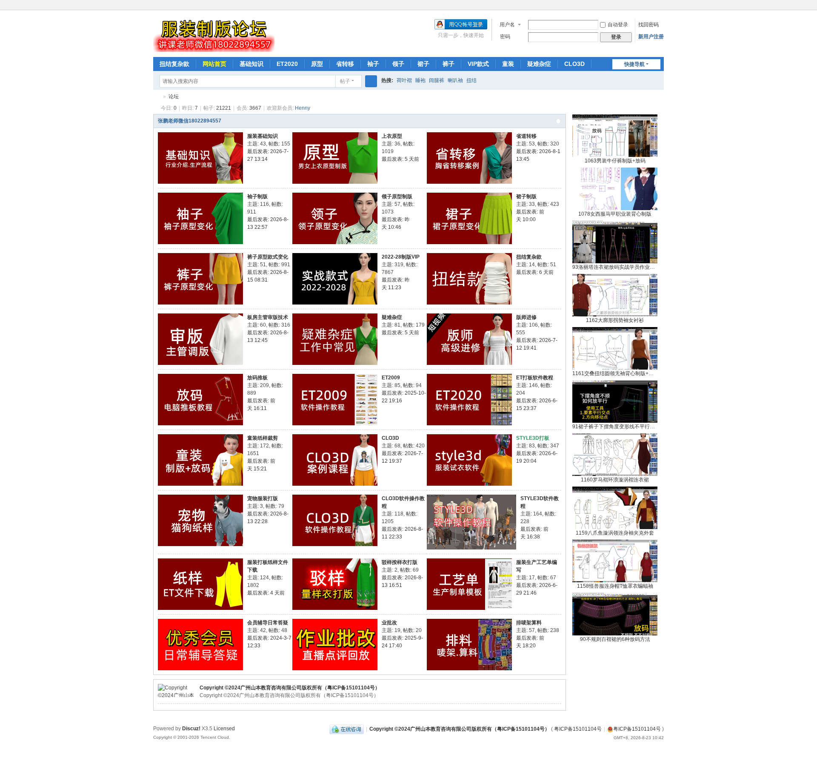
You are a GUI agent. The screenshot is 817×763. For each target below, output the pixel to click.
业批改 (389, 623)
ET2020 (287, 63)
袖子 (373, 63)
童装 (508, 63)
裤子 (448, 63)
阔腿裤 (436, 80)
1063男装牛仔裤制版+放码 (615, 161)
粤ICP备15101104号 (578, 729)
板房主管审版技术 (267, 317)
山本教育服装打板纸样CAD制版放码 (156, 97)
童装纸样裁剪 (262, 438)
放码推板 (257, 378)
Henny (302, 108)
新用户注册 (651, 37)
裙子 (423, 63)
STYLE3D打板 (532, 438)
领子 (398, 63)
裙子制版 (526, 196)
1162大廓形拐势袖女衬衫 (615, 320)
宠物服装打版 (262, 498)
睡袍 (420, 80)
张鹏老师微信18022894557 (189, 121)
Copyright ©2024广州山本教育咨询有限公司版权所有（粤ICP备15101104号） (290, 688)
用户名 (507, 25)
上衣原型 (392, 136)
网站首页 (214, 63)
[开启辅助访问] (652, 6)
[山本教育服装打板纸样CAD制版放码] (213, 48)
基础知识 (251, 63)
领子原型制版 (397, 196)
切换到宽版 (660, 9)
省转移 (345, 63)
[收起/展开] (558, 121)
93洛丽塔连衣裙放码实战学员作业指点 (616, 267)
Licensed (224, 729)
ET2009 (391, 378)
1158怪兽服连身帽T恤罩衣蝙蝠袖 (615, 586)
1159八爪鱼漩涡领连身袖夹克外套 (615, 533)
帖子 (345, 81)
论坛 (174, 97)
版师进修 (526, 317)
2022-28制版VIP (401, 257)
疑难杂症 (539, 63)
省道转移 (526, 136)
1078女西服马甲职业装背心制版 (614, 214)
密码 (505, 37)
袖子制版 (257, 196)
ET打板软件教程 (534, 378)
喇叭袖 (455, 80)
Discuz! (191, 729)
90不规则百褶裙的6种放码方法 (615, 639)
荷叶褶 (404, 80)
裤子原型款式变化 (267, 257)
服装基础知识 (262, 136)
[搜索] (371, 81)
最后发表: (400, 159)
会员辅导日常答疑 (267, 623)
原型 (317, 63)
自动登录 (618, 25)
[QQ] (346, 729)
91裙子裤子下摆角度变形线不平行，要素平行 (623, 427)
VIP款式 (478, 63)
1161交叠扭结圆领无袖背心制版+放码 (615, 373)
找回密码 (648, 25)
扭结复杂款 (174, 63)
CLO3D (574, 63)
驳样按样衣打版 (399, 562)
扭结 (471, 80)
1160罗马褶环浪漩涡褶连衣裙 (615, 480)
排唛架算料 (529, 623)
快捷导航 (634, 64)
